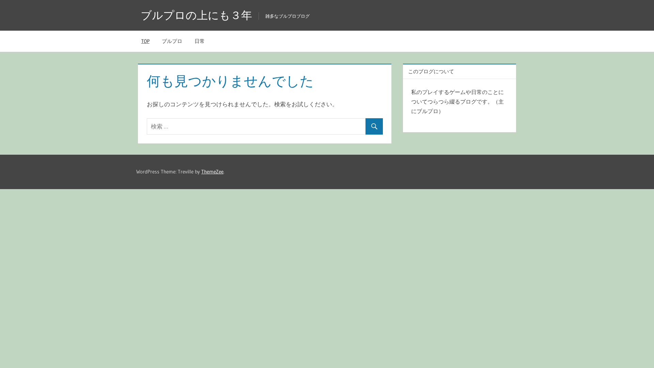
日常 (199, 41)
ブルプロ (172, 41)
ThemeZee (212, 171)
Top (145, 41)
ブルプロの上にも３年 (196, 15)
